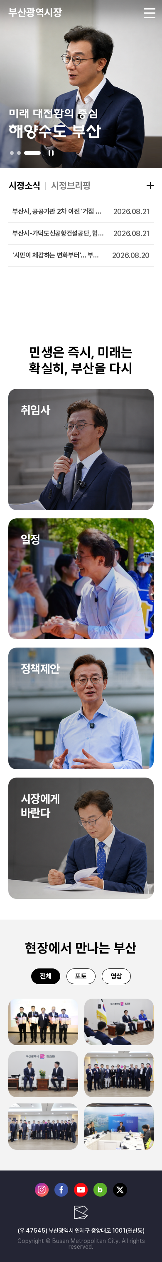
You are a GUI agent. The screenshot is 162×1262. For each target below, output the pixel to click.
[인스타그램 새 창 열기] (42, 1195)
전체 (46, 976)
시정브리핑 (71, 185)
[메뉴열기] (149, 12)
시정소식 (24, 185)
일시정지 (51, 153)
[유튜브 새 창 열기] (81, 1195)
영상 (116, 976)
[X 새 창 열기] (120, 1195)
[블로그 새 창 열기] (100, 1195)
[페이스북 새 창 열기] (61, 1195)
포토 (81, 976)
